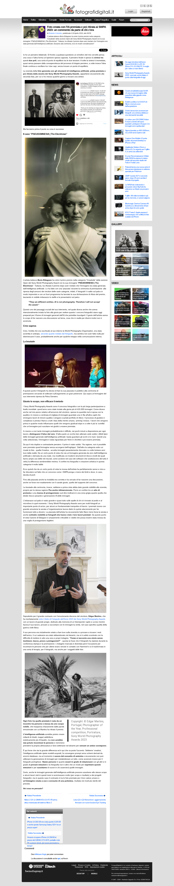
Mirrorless (42, 20)
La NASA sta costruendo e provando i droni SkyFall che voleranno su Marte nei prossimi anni (136, 188)
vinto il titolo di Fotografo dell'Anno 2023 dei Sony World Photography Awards (72, 619)
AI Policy (95, 865)
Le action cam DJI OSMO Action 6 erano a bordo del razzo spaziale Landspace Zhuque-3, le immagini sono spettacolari (137, 122)
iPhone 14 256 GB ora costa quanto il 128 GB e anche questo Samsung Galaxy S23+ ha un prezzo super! (44, 825)
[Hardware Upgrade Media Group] (34, 873)
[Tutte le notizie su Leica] (131, 36)
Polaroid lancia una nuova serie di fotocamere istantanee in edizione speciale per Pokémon (137, 169)
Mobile (94, 874)
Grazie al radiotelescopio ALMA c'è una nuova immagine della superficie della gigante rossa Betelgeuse (136, 94)
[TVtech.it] (50, 868)
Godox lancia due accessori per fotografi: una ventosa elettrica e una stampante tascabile (136, 113)
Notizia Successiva (96, 795)
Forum (121, 20)
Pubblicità (104, 865)
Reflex (33, 20)
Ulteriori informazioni (142, 869)
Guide (113, 20)
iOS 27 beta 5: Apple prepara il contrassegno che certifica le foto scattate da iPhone (137, 214)
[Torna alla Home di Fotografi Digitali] (87, 14)
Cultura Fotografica (101, 20)
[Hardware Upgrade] (36, 868)
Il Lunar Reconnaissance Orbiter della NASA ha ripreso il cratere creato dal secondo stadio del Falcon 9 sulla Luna (137, 159)
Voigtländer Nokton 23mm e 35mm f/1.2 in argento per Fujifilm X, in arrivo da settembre (137, 149)
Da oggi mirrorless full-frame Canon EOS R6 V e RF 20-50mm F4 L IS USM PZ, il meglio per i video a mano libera (137, 65)
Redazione (79, 867)
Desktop (81, 874)
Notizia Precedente (34, 795)
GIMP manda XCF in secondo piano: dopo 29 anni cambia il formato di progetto (136, 178)
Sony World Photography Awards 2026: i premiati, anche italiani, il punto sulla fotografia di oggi (137, 75)
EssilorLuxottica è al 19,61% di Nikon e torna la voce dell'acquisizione (136, 104)
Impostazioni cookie (97, 867)
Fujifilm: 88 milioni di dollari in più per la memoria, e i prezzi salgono (137, 197)
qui (59, 858)
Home (25, 20)
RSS (86, 867)
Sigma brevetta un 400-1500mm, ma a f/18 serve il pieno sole (137, 131)
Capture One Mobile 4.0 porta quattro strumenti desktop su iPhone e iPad (136, 140)
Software (88, 20)
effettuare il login (40, 854)
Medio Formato (65, 20)
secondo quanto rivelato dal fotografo (57, 334)
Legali (74, 865)
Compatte (53, 20)
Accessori (78, 20)
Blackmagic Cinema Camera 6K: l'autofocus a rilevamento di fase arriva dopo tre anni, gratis (137, 205)
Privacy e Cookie (84, 865)
